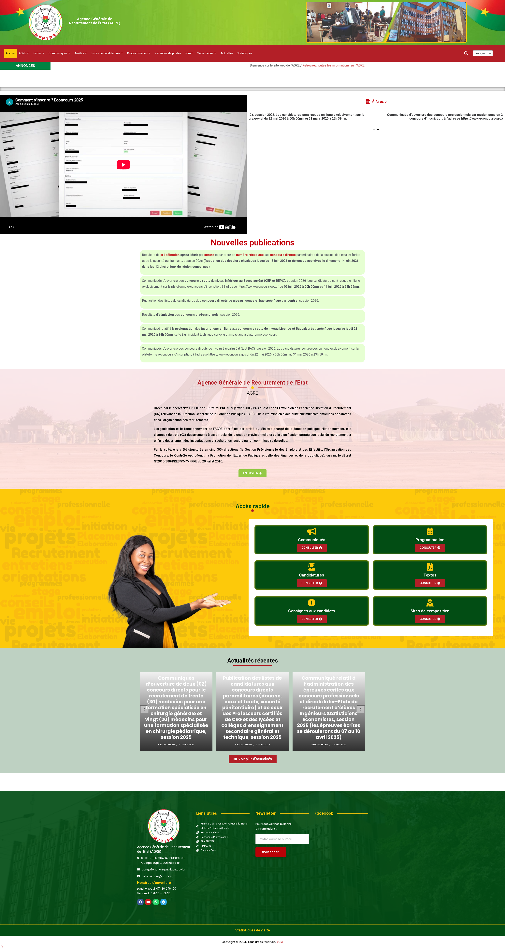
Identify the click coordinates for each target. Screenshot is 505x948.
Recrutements (258, 674)
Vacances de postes (167, 53)
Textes (37, 53)
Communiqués (58, 53)
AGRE (22, 53)
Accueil (10, 53)
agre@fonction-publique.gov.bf (163, 869)
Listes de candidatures (105, 53)
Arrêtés (79, 53)
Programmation (137, 53)
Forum (189, 53)
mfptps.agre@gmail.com (159, 876)
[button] (374, 129)
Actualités (226, 53)
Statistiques (244, 53)
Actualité (244, 674)
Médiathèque (205, 53)
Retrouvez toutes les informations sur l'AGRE (238, 65)
